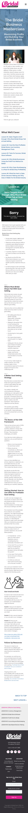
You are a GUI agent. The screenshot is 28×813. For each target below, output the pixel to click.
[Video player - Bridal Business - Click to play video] (14, 56)
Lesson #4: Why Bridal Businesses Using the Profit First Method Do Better (13, 161)
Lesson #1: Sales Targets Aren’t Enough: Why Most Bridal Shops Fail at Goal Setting (13, 139)
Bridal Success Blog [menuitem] (19, 761)
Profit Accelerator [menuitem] (19, 763)
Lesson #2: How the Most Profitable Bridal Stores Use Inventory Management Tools (13, 147)
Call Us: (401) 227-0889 (14, 747)
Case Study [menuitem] (19, 770)
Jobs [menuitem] (8, 771)
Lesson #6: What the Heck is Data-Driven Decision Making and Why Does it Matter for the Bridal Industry (13, 176)
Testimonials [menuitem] (8, 769)
